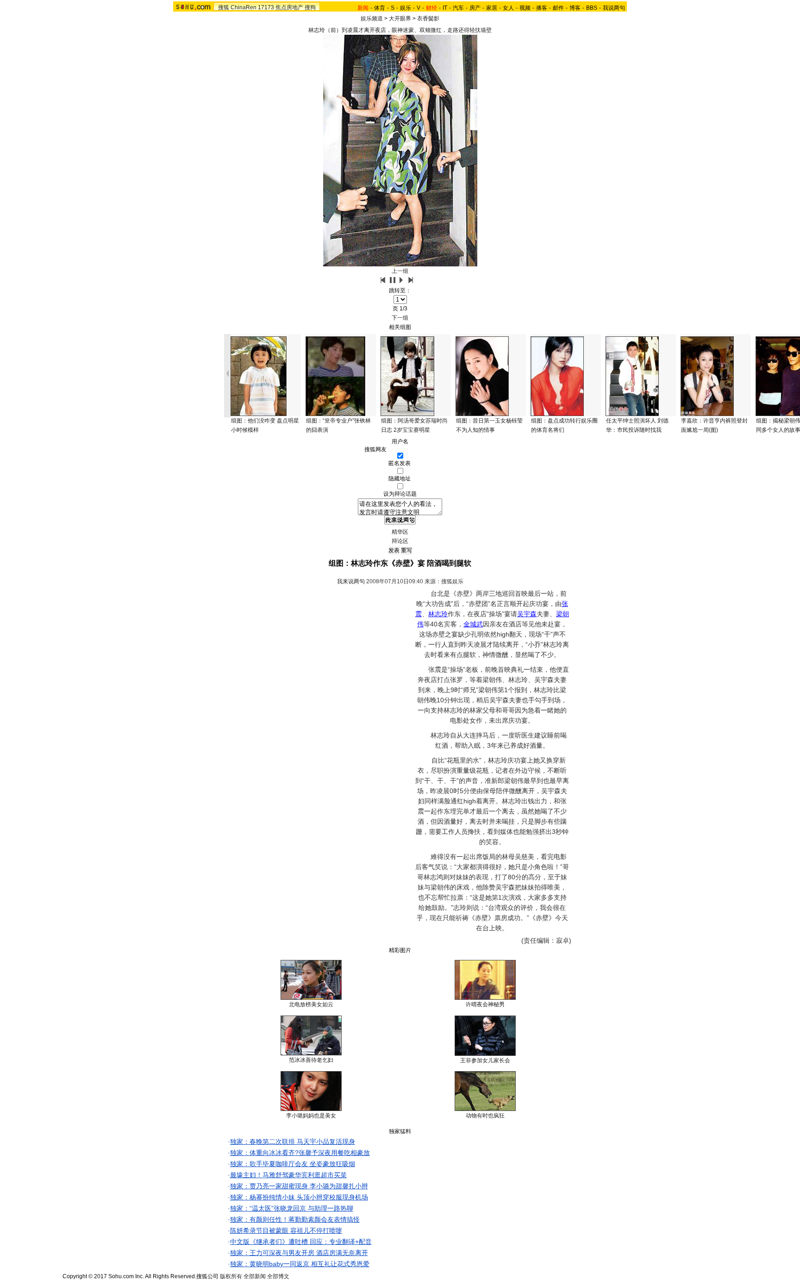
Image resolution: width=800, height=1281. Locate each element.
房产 (475, 8)
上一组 (400, 271)
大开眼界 (400, 18)
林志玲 (438, 614)
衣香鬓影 (428, 18)
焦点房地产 (289, 7)
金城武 (473, 624)
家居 (491, 8)
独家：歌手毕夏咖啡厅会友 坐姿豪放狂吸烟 (292, 1163)
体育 (379, 8)
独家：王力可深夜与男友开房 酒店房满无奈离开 (299, 1252)
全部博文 (278, 1276)
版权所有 (231, 1276)
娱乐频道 (372, 18)
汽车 (458, 8)
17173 (266, 7)
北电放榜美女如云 (311, 1004)
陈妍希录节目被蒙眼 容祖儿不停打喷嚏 (286, 1230)
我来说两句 (351, 581)
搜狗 (310, 7)
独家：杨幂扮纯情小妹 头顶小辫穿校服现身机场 (299, 1197)
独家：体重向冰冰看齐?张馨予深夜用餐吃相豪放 (300, 1152)
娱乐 (405, 8)
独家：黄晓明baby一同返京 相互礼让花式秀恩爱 (299, 1264)
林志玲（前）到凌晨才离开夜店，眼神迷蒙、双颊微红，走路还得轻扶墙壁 (400, 30)
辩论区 (400, 541)
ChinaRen (243, 7)
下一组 (400, 318)
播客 (541, 8)
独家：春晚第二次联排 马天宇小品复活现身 (292, 1141)
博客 (575, 8)
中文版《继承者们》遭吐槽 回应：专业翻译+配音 (301, 1241)
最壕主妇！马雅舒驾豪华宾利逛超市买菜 (288, 1175)
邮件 (558, 8)
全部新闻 (255, 1276)
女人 (508, 8)
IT (445, 8)
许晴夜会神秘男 (485, 1004)
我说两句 (614, 8)
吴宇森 (527, 614)
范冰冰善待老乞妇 (311, 1060)
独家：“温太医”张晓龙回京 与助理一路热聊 (291, 1208)
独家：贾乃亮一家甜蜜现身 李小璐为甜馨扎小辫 (299, 1186)
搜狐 (223, 7)
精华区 (400, 532)
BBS (591, 8)
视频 (525, 8)
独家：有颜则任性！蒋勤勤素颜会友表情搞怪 (295, 1219)
